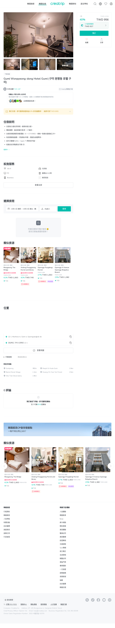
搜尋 (64, 209)
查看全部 (38, 185)
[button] (38, 111)
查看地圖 (40, 350)
